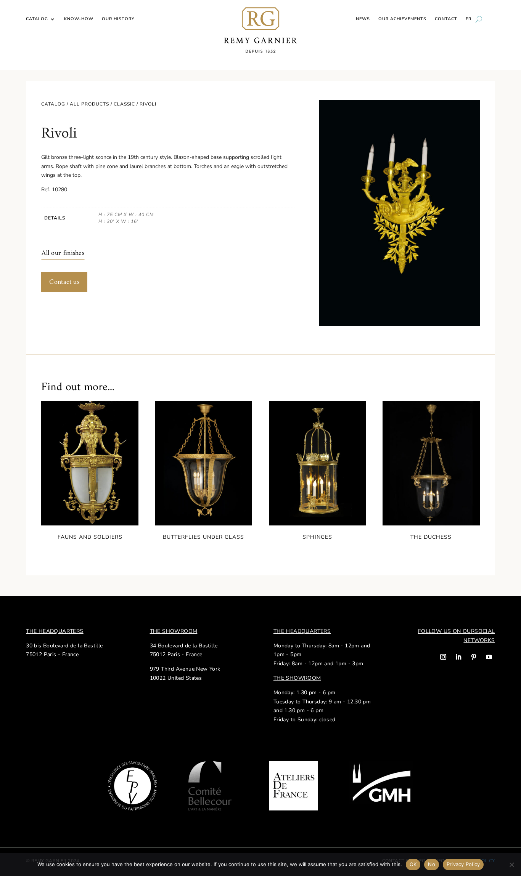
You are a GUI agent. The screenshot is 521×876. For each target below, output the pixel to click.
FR (468, 19)
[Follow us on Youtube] (489, 657)
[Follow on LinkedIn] (458, 657)
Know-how (78, 19)
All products (89, 104)
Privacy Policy (463, 864)
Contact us (64, 282)
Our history (118, 19)
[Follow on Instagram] (443, 657)
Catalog (37, 19)
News (363, 19)
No (431, 864)
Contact (446, 19)
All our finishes (63, 253)
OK (413, 864)
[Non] (511, 864)
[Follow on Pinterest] (474, 657)
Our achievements (402, 19)
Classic (124, 104)
